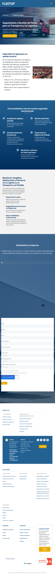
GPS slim (22, 431)
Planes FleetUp (6, 424)
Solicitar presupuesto (10, 35)
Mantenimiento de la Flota (43, 489)
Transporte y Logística (8, 520)
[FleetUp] (9, 3)
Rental (4, 517)
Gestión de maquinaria (8, 422)
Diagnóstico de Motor (42, 486)
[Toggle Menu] (51, 3)
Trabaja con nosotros (25, 535)
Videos (4, 532)
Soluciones (5, 15)
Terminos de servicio (42, 572)
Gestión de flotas (7, 416)
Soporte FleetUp (45, 549)
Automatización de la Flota (9, 476)
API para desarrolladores (9, 486)
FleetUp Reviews (10, 558)
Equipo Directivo (23, 538)
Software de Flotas (7, 483)
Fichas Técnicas (6, 538)
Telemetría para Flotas (8, 478)
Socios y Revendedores (25, 529)
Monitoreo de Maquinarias (26, 426)
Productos (6, 410)
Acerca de (23, 525)
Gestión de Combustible (42, 481)
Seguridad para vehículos (43, 476)
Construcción (6, 507)
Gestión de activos (7, 419)
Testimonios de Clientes (8, 529)
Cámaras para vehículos (25, 418)
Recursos (6, 525)
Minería (4, 512)
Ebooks (4, 535)
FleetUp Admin (23, 476)
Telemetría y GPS (24, 428)
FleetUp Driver (23, 478)
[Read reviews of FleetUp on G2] (45, 563)
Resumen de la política (31, 572)
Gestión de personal (42, 483)
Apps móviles (23, 473)
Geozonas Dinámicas (42, 478)
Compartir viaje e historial (43, 495)
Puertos (4, 515)
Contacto (42, 446)
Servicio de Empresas (8, 510)
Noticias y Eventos (24, 532)
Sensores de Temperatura (26, 423)
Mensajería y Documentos (43, 498)
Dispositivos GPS (24, 421)
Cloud (4, 481)
